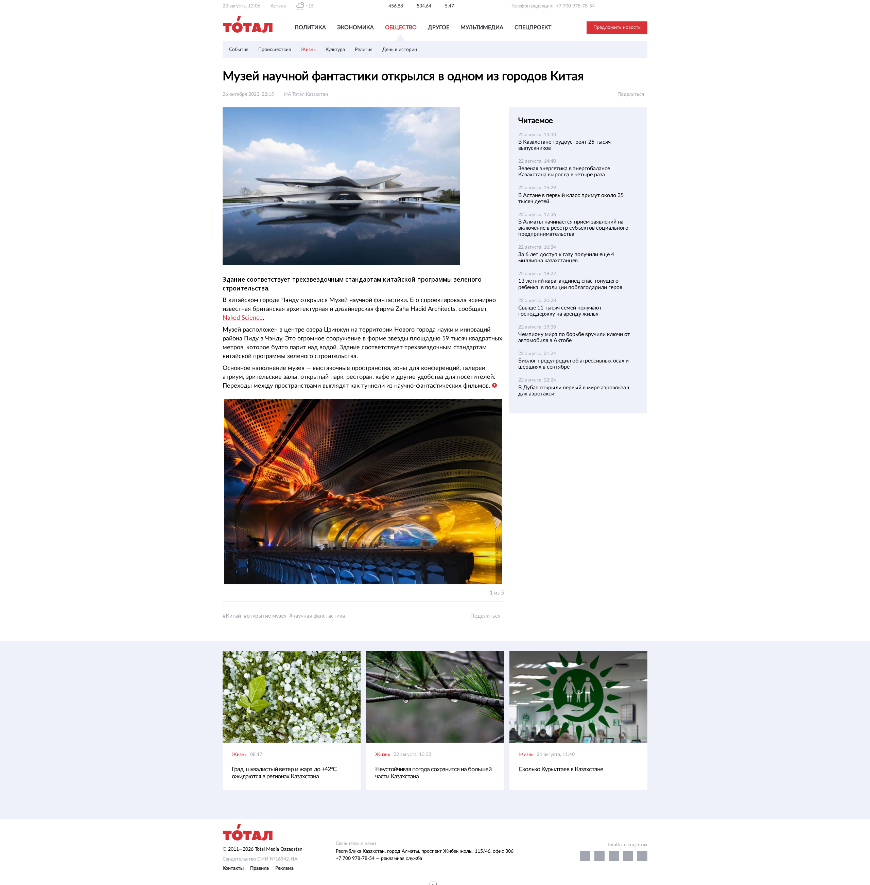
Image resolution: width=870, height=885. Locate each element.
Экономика (355, 27)
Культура (335, 49)
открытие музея (266, 616)
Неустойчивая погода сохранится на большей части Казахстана (433, 773)
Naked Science (243, 318)
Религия (363, 49)
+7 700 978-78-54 (575, 6)
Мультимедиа (481, 27)
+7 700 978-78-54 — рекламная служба (379, 858)
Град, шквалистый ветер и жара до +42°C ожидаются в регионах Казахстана (284, 773)
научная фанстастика (318, 616)
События (238, 49)
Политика (310, 27)
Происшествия (274, 49)
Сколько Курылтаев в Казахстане (561, 769)
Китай (233, 616)
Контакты (233, 868)
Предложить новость (617, 27)
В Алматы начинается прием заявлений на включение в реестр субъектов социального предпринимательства (573, 228)
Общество (401, 27)
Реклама (284, 868)
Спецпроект (533, 27)
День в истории (399, 49)
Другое (438, 27)
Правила (259, 868)
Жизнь (308, 49)
